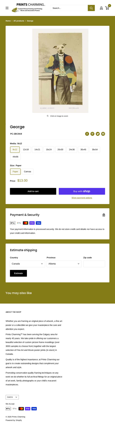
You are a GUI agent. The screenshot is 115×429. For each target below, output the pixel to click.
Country (14, 257)
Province (51, 257)
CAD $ (9, 397)
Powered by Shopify (14, 420)
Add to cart (33, 191)
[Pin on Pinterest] (92, 134)
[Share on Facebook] (87, 134)
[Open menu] (7, 8)
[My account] (101, 8)
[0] (107, 8)
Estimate (18, 273)
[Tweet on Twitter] (98, 134)
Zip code (87, 257)
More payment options (82, 197)
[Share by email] (103, 134)
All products (18, 21)
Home (8, 21)
